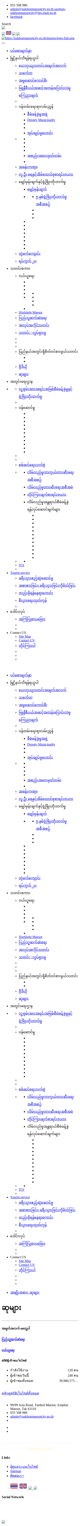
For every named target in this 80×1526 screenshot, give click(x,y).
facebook (16, 16)
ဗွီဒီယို (23, 366)
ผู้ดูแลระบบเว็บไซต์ (24, 1466)
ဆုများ (24, 374)
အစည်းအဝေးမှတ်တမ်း (44, 155)
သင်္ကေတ (25, 73)
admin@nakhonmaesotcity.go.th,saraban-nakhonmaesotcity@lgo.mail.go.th (38, 11)
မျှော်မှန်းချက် (37, 189)
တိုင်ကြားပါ (27, 645)
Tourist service (20, 573)
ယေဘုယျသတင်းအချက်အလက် (42, 65)
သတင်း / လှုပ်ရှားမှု (32, 332)
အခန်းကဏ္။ (28, 167)
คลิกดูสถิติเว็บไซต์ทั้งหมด (20, 1393)
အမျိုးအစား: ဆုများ (24, 1292)
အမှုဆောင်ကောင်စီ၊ (33, 80)
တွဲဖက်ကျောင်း (30, 253)
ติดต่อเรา (17, 1476)
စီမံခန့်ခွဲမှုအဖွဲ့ (37, 114)
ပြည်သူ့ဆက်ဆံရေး (33, 318)
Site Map (25, 636)
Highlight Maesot (30, 312)
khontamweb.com (40, 1448)
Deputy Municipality (41, 120)
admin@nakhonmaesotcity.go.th (32, 1416)
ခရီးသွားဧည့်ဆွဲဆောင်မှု (36, 578)
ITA (21, 565)
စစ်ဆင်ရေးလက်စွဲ (32, 465)
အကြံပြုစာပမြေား (32, 619)
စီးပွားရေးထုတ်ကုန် (33, 600)
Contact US (27, 640)
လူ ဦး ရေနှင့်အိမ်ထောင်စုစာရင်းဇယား (46, 174)
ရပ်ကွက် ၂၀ (27, 261)
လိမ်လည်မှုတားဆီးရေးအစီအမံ (50, 487)
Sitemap (15, 1471)
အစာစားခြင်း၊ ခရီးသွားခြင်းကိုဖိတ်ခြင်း (47, 585)
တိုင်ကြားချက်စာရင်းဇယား (46, 494)
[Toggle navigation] (3, 43)
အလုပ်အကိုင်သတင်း (34, 325)
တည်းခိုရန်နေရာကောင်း (36, 593)
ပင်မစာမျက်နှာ (21, 50)
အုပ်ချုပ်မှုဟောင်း (40, 133)
